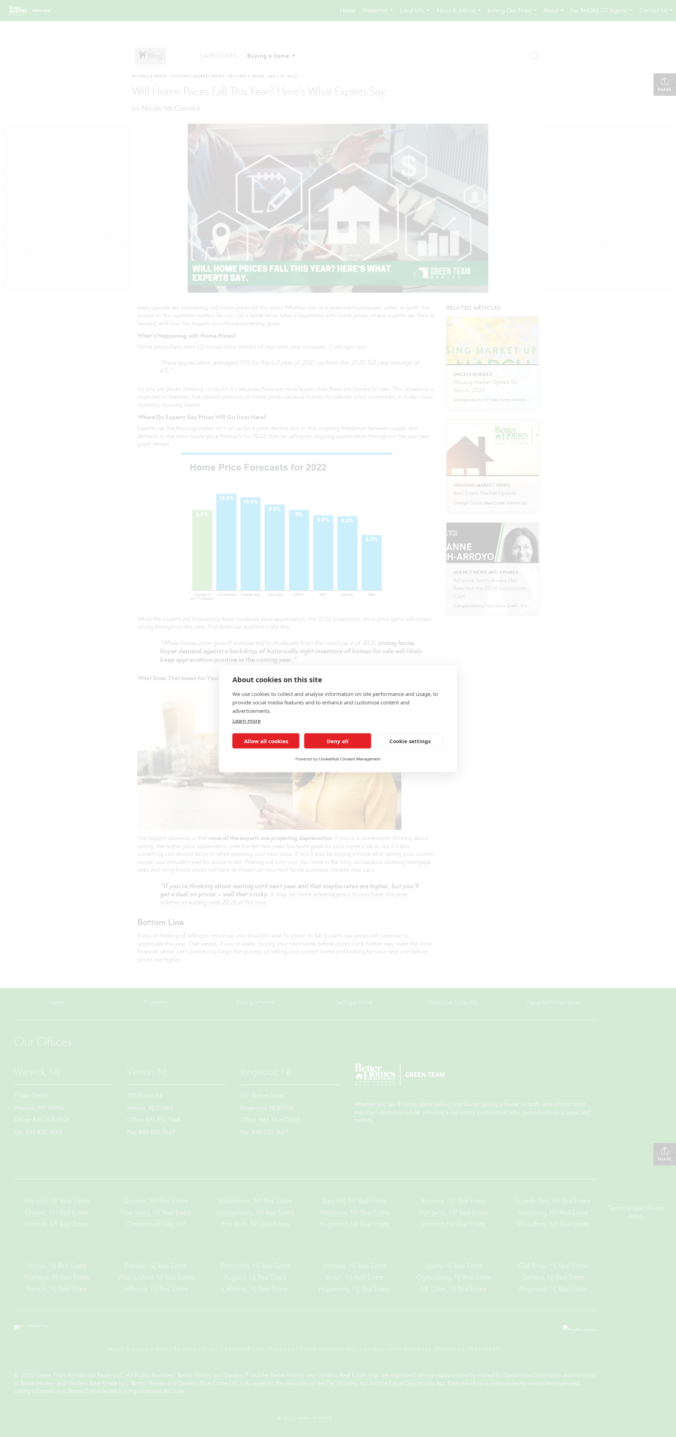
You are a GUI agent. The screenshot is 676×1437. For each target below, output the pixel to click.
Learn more (246, 720)
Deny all (338, 741)
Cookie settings (410, 741)
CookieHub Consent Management (350, 758)
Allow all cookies (266, 741)
